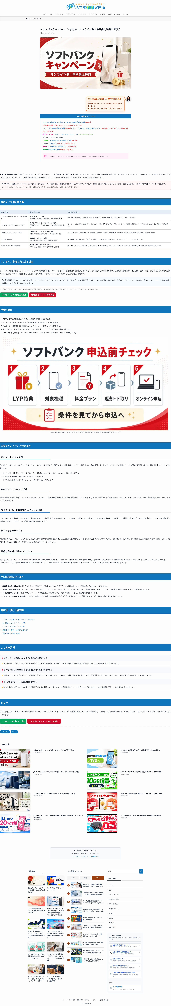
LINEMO (112, 923)
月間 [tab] (73, 878)
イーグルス (74, 134)
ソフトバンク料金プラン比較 (13, 626)
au (110, 890)
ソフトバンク (5, 731)
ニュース (14, 731)
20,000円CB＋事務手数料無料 (60, 140)
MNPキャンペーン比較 (11, 633)
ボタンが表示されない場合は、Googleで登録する (85, 857)
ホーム (65, 1000)
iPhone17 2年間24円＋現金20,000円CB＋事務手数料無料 (64, 122)
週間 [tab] (85, 878)
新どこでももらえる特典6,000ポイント (87, 128)
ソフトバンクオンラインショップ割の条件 (18, 619)
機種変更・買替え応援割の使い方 (15, 630)
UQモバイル (113, 909)
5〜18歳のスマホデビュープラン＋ (15, 623)
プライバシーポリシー (91, 1000)
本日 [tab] (97, 878)
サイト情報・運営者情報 (76, 1000)
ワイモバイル (114, 904)
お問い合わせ (104, 1000)
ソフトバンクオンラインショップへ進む (44, 721)
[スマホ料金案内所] (85, 6)
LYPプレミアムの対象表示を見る (14, 295)
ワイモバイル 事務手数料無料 (54, 128)
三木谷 (55, 134)
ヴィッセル (64, 134)
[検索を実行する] (141, 871)
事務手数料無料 (54, 149)
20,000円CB (53, 143)
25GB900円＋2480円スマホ (58, 146)
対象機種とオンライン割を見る (42, 295)
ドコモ (111, 885)
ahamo (111, 913)
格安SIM (112, 927)
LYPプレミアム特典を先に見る (13, 721)
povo (111, 918)
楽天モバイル (114, 899)
